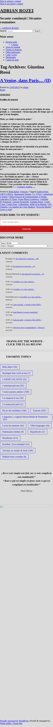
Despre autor (11, 42)
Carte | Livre (11, 55)
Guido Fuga (11, 204)
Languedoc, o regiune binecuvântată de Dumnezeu (25, 418)
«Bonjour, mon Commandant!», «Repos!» (29, 327)
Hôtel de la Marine (38, 204)
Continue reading (26, 187)
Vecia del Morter (43, 207)
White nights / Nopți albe (11, 723)
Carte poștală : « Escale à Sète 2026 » (27, 304)
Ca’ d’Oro (36, 194)
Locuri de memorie (13, 425)
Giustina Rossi (36, 202)
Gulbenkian (23, 204)
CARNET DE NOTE (14, 379)
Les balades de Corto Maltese (22, 207)
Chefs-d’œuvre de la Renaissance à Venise (27, 197)
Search (3, 31)
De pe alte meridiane (14, 410)
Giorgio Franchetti (20, 202)
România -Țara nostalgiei (15, 444)
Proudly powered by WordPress (14, 721)
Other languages (13, 52)
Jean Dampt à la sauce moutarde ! (25, 312)
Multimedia (11, 57)
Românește (10, 438)
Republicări (37, 432)
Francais (24, 191)
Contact (14, 44)
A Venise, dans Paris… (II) (25, 80)
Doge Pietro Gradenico (28, 199)
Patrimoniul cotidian (13, 432)
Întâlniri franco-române (14, 457)
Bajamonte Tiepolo (22, 194)
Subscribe (26, 229)
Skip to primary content (10, 1)
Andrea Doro (42, 191)
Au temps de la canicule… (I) (24, 266)
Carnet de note (12, 60)
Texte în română (13, 47)
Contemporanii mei (13, 385)
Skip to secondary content (11, 4)
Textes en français (14, 49)
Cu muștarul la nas (12, 398)
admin (25, 87)
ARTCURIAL (6, 194)
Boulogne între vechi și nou (16, 373)
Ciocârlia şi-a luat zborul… (24, 282)
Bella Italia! (14, 191)
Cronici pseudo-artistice (15, 392)
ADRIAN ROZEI (16, 10)
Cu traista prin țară (12, 404)
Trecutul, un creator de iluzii (17, 450)
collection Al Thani (8, 199)
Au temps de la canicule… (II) (27, 259)
